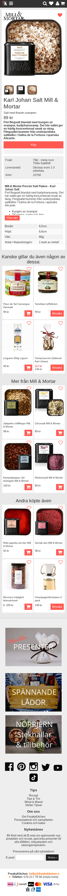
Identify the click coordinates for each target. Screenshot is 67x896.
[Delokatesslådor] (33, 692)
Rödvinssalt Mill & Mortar (49, 477)
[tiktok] (33, 777)
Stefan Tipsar (33, 805)
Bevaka (57, 313)
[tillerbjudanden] (33, 625)
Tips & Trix (33, 798)
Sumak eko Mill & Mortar (49, 542)
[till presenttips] (33, 647)
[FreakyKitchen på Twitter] (46, 767)
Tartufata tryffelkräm (46, 304)
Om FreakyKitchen (33, 816)
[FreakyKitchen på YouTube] (58, 768)
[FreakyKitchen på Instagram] (34, 766)
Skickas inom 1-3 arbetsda (44, 169)
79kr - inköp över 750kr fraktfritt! (43, 162)
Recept (33, 795)
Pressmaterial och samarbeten (33, 819)
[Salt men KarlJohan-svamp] (33, 47)
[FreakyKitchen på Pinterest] (21, 766)
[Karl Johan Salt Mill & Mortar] (20, 90)
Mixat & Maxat (34, 801)
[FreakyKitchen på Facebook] (9, 765)
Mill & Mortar (43, 381)
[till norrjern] (33, 734)
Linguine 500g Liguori (15, 358)
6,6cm (43, 231)
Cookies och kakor (33, 823)
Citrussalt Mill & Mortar (47, 423)
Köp (28, 607)
